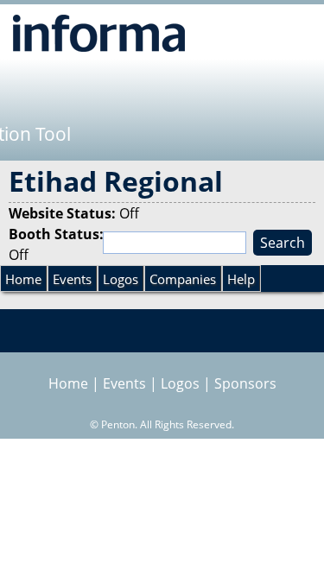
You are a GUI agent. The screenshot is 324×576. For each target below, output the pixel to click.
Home (23, 279)
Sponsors (245, 383)
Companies (182, 279)
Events (72, 279)
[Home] (99, 32)
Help (241, 279)
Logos (120, 279)
